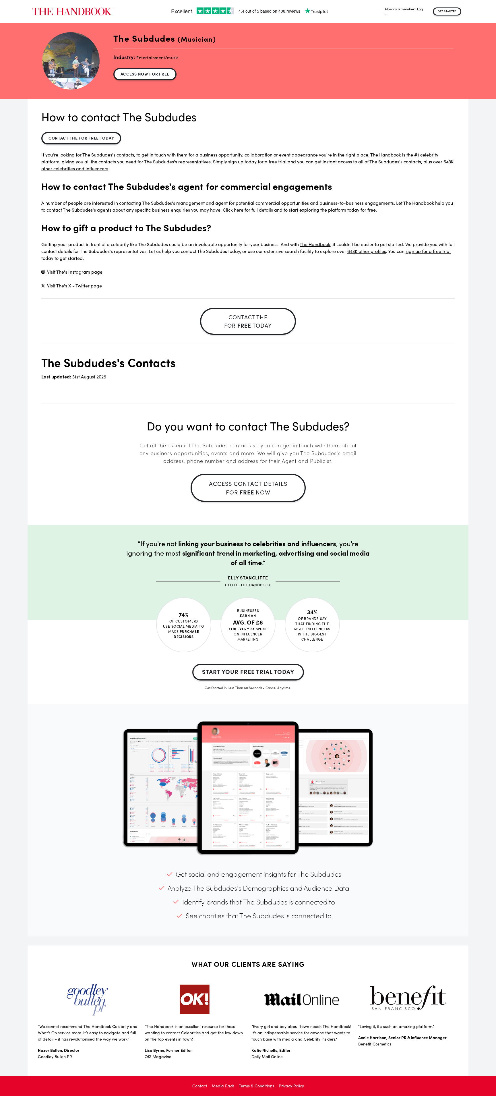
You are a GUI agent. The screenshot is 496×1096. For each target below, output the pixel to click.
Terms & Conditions (256, 1086)
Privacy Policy (291, 1086)
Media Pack (223, 1086)
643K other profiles (366, 251)
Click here (233, 210)
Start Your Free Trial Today (248, 671)
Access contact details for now (248, 488)
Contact (199, 1086)
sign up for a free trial (428, 251)
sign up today (242, 161)
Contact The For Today (81, 138)
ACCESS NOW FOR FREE (145, 74)
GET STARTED (447, 11)
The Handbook (315, 244)
